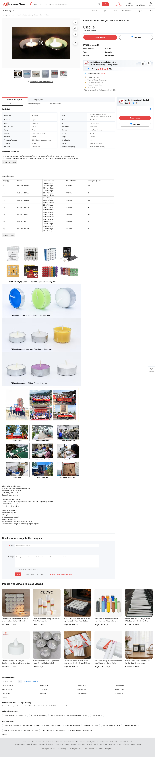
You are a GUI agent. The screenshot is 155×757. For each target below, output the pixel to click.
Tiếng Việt (126, 744)
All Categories (9, 11)
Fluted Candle (119, 689)
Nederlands (81, 744)
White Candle (44, 686)
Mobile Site (123, 742)
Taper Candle (119, 686)
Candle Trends (61, 730)
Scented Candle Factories (52, 725)
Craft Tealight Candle (91, 725)
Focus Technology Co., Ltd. (63, 749)
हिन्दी (106, 744)
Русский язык (59, 744)
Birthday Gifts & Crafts (38, 715)
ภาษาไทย (112, 744)
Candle (36, 15)
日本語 (100, 744)
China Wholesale (69, 742)
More (4, 734)
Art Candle (43, 693)
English (28, 744)
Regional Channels (102, 742)
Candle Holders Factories (31, 725)
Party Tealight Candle (31, 730)
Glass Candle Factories (72, 725)
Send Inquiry (100, 37)
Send (18, 574)
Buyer (104, 11)
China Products (36, 742)
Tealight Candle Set (131, 725)
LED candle (43, 689)
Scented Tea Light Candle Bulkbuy (81, 730)
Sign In (86, 90)
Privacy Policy (109, 749)
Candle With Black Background (77, 715)
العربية (88, 744)
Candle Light (22, 715)
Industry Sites (91, 742)
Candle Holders (9, 715)
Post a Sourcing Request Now (61, 574)
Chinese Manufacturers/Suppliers (52, 742)
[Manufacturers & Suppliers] (13, 4)
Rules (151, 11)
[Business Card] (150, 109)
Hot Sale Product (7, 686)
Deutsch (73, 744)
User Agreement (89, 749)
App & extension (127, 11)
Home (4, 15)
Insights (131, 742)
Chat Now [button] (137, 37)
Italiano (67, 744)
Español (35, 744)
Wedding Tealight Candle (12, 730)
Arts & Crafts (11, 15)
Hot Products (26, 742)
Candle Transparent (56, 715)
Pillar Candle (6, 693)
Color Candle (82, 689)
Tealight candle (7, 689)
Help (115, 11)
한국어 (94, 744)
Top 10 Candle (47, 730)
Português (42, 744)
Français (50, 744)
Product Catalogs (32, 681)
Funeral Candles (97, 715)
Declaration (99, 749)
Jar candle (81, 686)
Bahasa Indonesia (136, 744)
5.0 (126, 103)
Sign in (151, 6)
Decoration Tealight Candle (111, 725)
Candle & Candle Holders (24, 15)
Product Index (114, 742)
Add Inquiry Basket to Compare (41, 82)
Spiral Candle (119, 693)
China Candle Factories (11, 725)
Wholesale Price (80, 742)
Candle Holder (82, 693)
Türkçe (119, 744)
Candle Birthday (44, 15)
